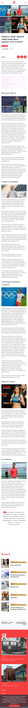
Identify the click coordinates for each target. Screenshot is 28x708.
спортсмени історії (22, 520)
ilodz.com (15, 69)
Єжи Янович (4, 87)
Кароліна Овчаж (5, 85)
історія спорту (21, 514)
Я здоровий (3, 657)
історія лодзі (15, 514)
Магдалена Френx (5, 79)
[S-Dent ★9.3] (5, 595)
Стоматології (13, 561)
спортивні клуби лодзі (20, 518)
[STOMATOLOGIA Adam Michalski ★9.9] (5, 574)
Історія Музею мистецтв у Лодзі (9, 685)
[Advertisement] (14, 537)
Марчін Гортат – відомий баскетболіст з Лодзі (7, 623)
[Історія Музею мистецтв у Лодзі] (14, 673)
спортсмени (15, 520)
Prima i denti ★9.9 (15, 565)
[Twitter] (21, 56)
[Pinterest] (25, 56)
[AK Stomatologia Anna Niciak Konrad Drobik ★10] (5, 606)
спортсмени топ (17, 522)
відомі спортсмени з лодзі (19, 512)
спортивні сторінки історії (7, 520)
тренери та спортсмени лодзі (14, 524)
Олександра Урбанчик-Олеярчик (8, 83)
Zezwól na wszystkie (14, 705)
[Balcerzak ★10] (5, 585)
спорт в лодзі (22, 516)
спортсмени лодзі (10, 522)
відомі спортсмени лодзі (7, 514)
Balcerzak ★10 (14, 587)
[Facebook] (18, 56)
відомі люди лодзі (10, 512)
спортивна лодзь (12, 518)
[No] (26, 701)
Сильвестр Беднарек (6, 81)
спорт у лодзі (5, 518)
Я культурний (4, 683)
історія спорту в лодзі (7, 516)
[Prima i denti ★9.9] (5, 563)
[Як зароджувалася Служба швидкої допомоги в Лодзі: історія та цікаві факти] (14, 646)
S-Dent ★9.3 (13, 597)
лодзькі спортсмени (15, 516)
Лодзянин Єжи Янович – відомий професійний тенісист (21, 623)
